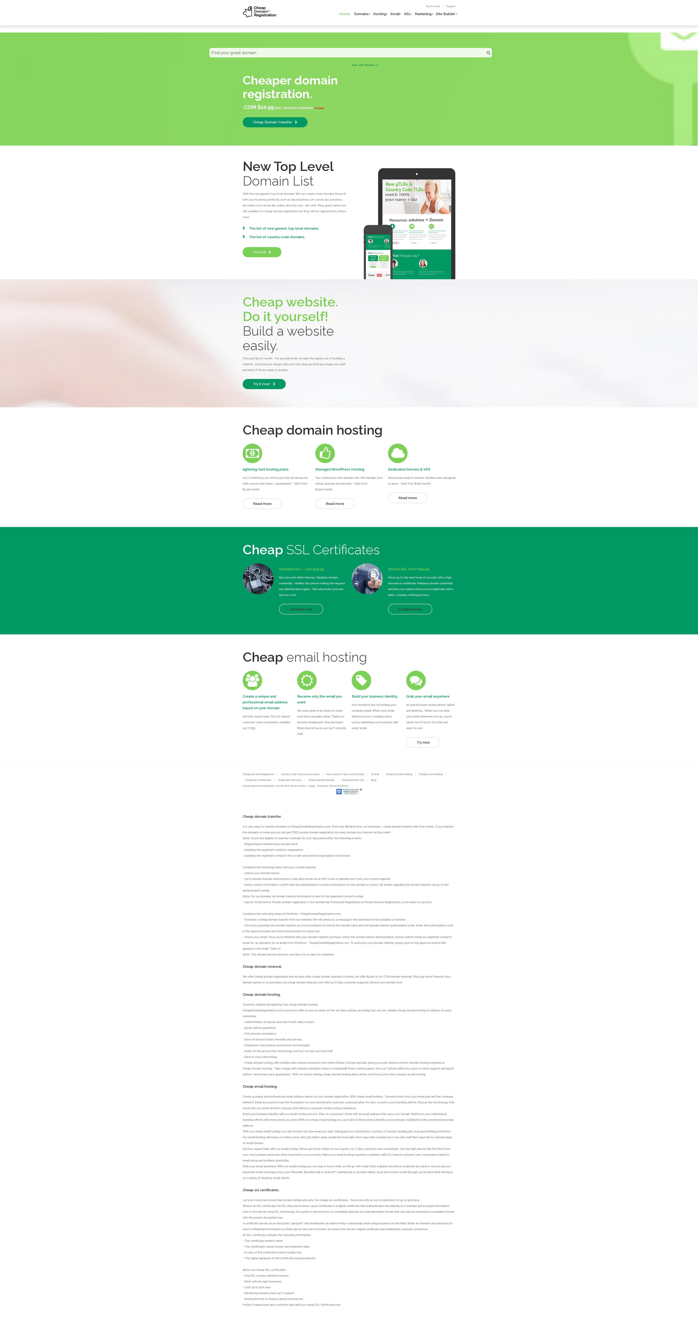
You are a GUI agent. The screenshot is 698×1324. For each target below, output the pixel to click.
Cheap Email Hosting (431, 774)
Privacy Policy (298, 785)
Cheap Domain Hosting (399, 774)
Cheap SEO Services (289, 780)
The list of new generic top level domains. (284, 228)
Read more (262, 504)
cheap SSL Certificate (320, 1304)
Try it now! (262, 384)
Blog (373, 780)
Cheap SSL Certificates (258, 780)
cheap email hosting (267, 1131)
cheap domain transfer (274, 919)
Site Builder (445, 14)
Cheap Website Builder (321, 780)
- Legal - (311, 785)
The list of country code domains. (277, 237)
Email (395, 14)
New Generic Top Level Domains (345, 774)
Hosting (379, 14)
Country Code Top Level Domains (300, 774)
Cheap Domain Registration (258, 774)
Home (344, 14)
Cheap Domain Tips (353, 780)
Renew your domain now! (386, 982)
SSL (407, 14)
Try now (260, 252)
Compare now (301, 609)
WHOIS (375, 774)
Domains (361, 14)
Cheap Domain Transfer (273, 122)
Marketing (423, 14)
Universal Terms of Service (332, 785)
